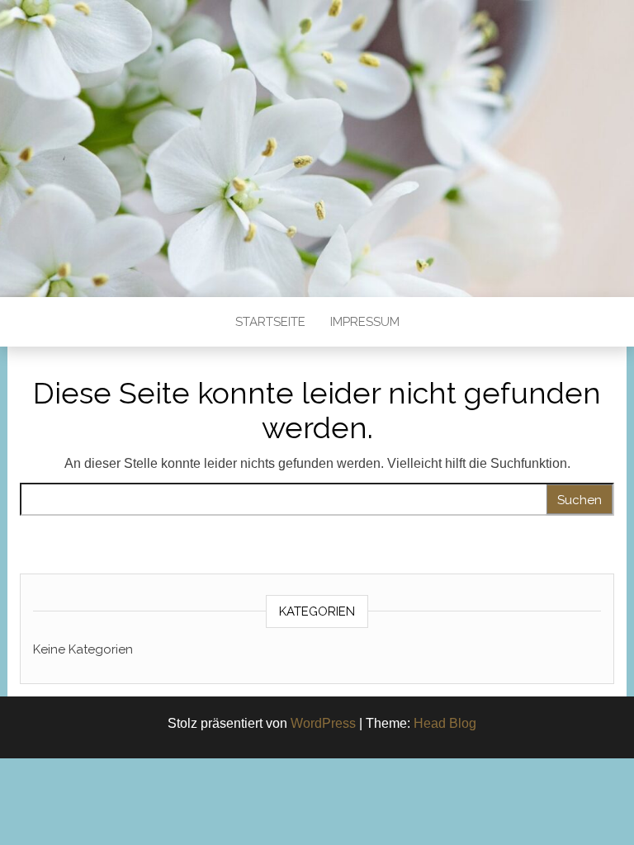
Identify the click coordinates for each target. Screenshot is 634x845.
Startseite (270, 321)
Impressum (365, 321)
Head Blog (445, 723)
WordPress (323, 723)
